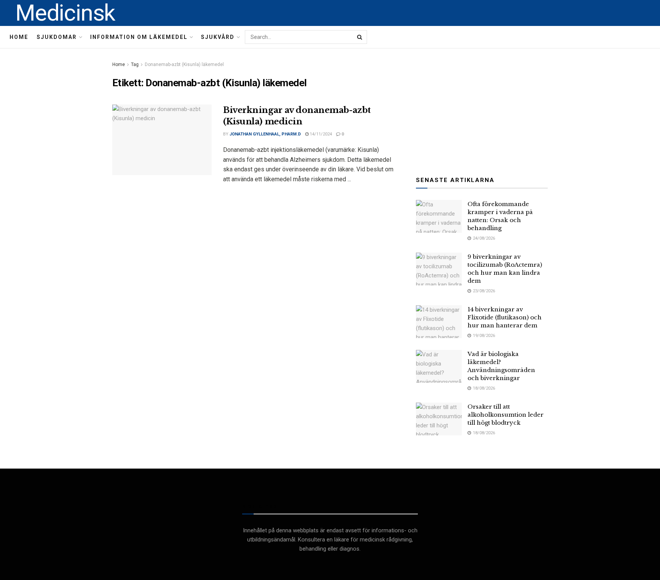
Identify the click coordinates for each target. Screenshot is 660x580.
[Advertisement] (482, 107)
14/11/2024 (320, 134)
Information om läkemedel (139, 37)
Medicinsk (65, 13)
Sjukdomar (57, 37)
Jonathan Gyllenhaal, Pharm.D (265, 134)
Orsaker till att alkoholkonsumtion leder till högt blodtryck (505, 414)
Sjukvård (218, 37)
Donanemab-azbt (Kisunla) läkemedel (184, 64)
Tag (135, 64)
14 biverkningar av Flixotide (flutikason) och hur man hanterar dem (504, 317)
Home (19, 37)
